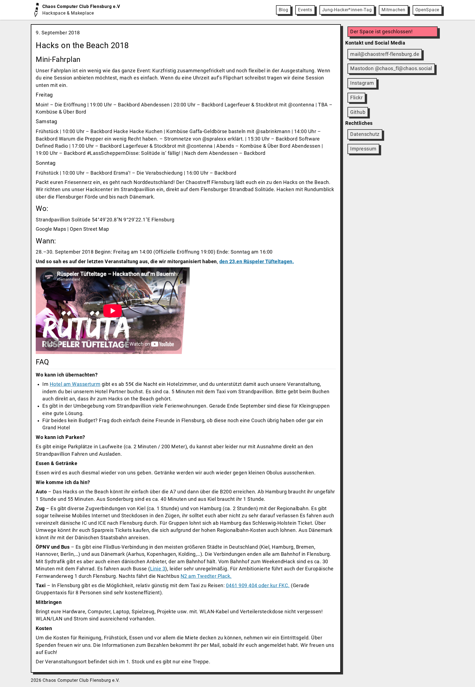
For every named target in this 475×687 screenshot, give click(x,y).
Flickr (356, 97)
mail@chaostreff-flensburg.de (384, 54)
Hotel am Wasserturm (75, 384)
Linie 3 (157, 568)
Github (357, 112)
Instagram (362, 83)
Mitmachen (393, 9)
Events (305, 9)
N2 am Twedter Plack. (206, 576)
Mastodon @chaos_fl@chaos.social (391, 68)
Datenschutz (365, 134)
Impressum (363, 149)
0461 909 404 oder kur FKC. (258, 585)
